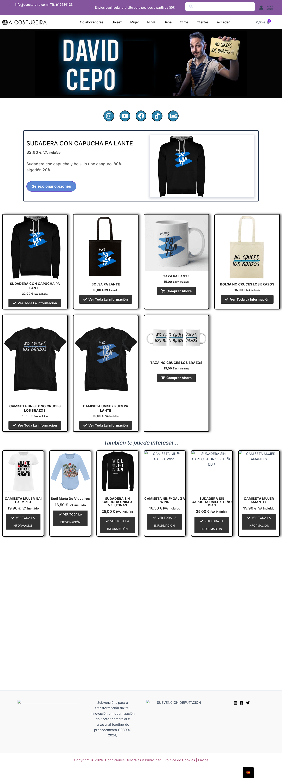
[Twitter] (248, 703)
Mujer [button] (134, 22)
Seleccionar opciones (51, 186)
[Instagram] (235, 703)
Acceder (223, 22)
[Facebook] (242, 703)
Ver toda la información (37, 303)
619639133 (64, 5)
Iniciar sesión (270, 7)
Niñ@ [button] (151, 22)
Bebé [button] (168, 22)
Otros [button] (184, 22)
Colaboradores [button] (91, 22)
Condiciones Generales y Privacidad (133, 760)
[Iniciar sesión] (261, 8)
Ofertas (203, 22)
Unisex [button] (116, 22)
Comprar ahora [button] (179, 291)
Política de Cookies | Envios (186, 760)
